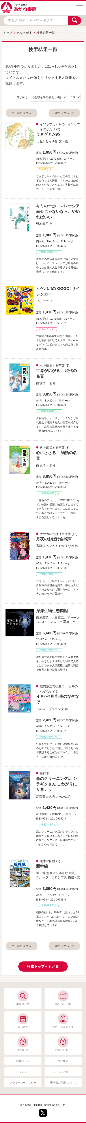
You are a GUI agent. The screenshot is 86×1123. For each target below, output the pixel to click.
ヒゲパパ (42, 301)
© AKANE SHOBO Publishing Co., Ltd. (43, 1105)
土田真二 (58, 617)
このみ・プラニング (50, 709)
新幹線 (42, 866)
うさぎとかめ (48, 134)
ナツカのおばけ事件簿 (55, 534)
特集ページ (23, 1061)
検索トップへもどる (43, 966)
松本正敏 (62, 873)
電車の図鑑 (47, 861)
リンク (23, 1071)
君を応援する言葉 (52, 365)
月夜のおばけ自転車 (54, 539)
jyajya (63, 796)
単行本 (44, 773)
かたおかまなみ (63, 546)
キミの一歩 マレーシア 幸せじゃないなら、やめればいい (60, 211)
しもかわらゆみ (47, 141)
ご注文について (63, 1071)
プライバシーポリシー (23, 1082)
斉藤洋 (40, 546)
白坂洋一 (42, 383)
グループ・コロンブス (51, 877)
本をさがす (24, 32)
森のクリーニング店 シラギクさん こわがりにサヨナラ (56, 784)
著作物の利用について (63, 1082)
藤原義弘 (42, 617)
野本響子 (42, 224)
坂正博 (40, 873)
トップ (7, 32)
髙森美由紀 (44, 796)
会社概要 (63, 1061)
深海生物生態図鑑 (52, 611)
